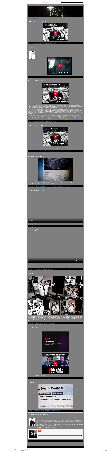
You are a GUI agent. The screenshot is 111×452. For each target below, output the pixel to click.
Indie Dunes (31, 382)
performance (49, 225)
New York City (47, 43)
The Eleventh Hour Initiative (34, 2)
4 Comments (51, 269)
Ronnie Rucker (55, 378)
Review (53, 186)
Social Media (80, 2)
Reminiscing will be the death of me (38, 414)
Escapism (49, 186)
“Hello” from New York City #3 (37, 21)
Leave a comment (53, 43)
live (46, 225)
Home (62, 2)
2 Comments (51, 440)
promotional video (45, 269)
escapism (38, 121)
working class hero (57, 225)
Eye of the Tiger (32, 47)
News (65, 2)
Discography (73, 2)
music (51, 186)
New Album (45, 121)
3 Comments (61, 225)
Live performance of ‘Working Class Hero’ (40, 190)
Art (76, 2)
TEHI (50, 43)
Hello (44, 43)
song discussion (43, 186)
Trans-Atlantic (50, 121)
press (38, 43)
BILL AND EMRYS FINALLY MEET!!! (39, 125)
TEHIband (46, 150)
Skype (58, 378)
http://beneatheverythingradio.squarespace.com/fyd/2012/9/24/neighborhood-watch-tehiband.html (61, 375)
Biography (68, 2)
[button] (46, 287)
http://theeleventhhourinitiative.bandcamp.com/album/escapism (57, 319)
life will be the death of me (43, 440)
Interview (51, 378)
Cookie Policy (23, 450)
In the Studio (31, 273)
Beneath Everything (33, 327)
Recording (42, 323)
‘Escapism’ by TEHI (34, 230)
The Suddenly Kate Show (35, 156)
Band (42, 121)
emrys (42, 150)
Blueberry (42, 43)
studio (52, 225)
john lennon (44, 225)
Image (29, 154)
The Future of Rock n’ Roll (35, 81)
